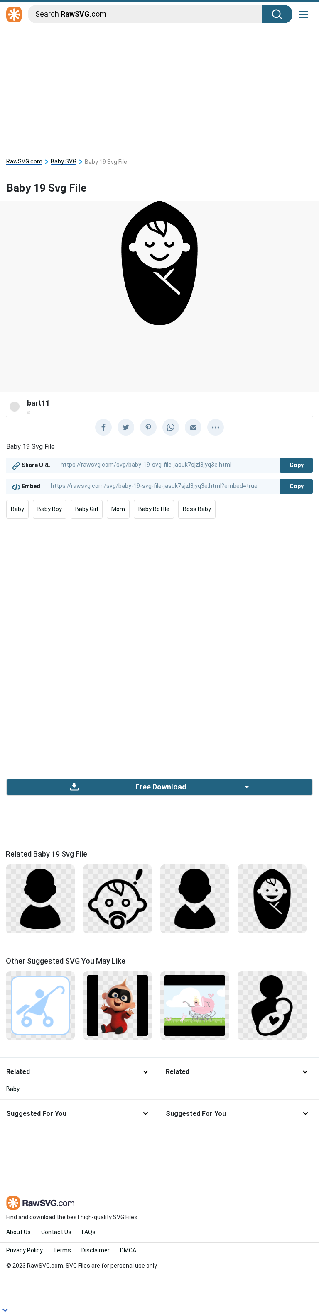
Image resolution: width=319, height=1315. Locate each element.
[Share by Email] (193, 427)
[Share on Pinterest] (148, 427)
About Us (18, 1232)
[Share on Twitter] (126, 427)
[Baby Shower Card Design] (194, 1005)
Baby (17, 509)
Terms (62, 1250)
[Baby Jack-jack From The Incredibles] (117, 1005)
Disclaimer (95, 1250)
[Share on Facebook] (103, 427)
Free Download (160, 787)
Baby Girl (86, 509)
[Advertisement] (159, 88)
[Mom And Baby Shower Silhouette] (272, 1005)
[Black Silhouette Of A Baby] (194, 898)
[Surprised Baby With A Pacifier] (117, 898)
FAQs (89, 1232)
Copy (297, 465)
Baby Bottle (153, 509)
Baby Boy (49, 509)
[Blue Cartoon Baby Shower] (40, 1005)
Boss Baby (197, 509)
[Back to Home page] (14, 15)
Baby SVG (63, 161)
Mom (118, 509)
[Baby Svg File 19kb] (40, 898)
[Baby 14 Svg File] (272, 898)
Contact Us (56, 1232)
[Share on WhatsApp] (170, 427)
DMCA (128, 1250)
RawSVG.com (24, 161)
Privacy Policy (24, 1250)
